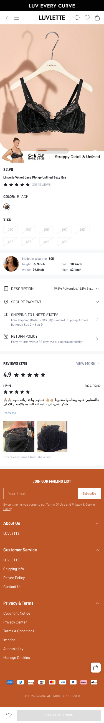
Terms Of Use (55, 504)
